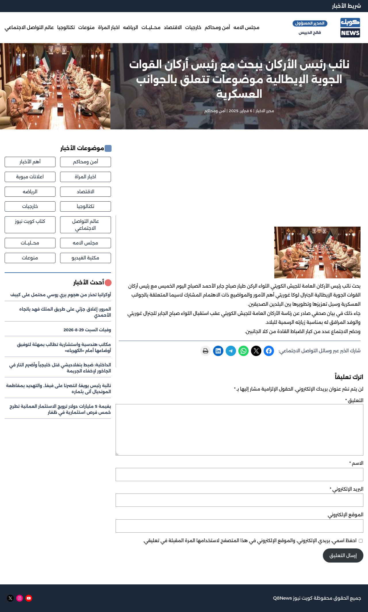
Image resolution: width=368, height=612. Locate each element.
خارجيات (30, 206)
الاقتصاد (85, 191)
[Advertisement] (239, 179)
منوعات (30, 258)
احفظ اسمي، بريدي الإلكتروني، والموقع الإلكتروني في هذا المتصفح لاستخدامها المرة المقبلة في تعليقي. (249, 540)
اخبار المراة (85, 177)
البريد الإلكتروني (346, 489)
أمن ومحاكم (214, 110)
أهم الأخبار (30, 162)
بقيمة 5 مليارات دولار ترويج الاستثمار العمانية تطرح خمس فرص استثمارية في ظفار (60, 409)
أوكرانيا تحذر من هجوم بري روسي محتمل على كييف (60, 295)
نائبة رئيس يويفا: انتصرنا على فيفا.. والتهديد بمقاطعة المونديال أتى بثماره (58, 389)
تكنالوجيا (85, 206)
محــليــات (30, 243)
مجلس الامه (85, 243)
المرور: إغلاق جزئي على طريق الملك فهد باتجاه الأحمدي (65, 312)
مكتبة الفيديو (85, 258)
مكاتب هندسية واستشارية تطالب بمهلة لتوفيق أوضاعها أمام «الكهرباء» (64, 347)
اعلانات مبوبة (30, 177)
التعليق (354, 400)
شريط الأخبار (346, 6)
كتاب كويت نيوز (30, 221)
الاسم (356, 463)
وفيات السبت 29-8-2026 (87, 330)
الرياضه (30, 191)
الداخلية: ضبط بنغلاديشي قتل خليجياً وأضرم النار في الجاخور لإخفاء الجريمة (60, 368)
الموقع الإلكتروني (345, 514)
